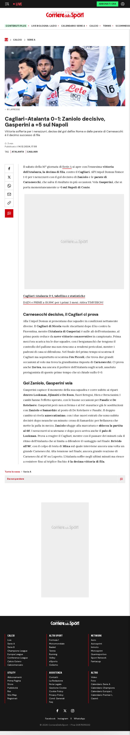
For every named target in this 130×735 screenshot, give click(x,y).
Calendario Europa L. (102, 691)
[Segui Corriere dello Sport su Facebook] (57, 711)
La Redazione (56, 680)
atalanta (18, 151)
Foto (93, 680)
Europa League (15, 654)
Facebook (50, 718)
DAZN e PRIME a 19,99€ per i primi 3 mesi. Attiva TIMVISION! (63, 302)
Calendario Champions (103, 687)
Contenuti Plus (16, 25)
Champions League (17, 650)
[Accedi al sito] (123, 4)
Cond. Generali (57, 698)
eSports (53, 661)
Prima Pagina (14, 680)
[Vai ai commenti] (9, 213)
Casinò (94, 698)
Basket (52, 647)
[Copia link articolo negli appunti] (9, 203)
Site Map (12, 695)
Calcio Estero (14, 661)
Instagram (63, 718)
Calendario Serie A (73, 26)
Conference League (17, 657)
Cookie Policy (56, 691)
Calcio (93, 26)
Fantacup (96, 661)
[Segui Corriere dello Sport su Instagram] (73, 711)
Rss (9, 691)
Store (10, 684)
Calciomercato (15, 664)
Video (94, 677)
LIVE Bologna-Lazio (44, 26)
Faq (51, 701)
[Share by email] (9, 194)
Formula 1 (54, 640)
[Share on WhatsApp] (9, 185)
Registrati (12, 698)
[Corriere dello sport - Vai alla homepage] (65, 15)
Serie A (31, 39)
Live (19, 4)
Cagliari (32, 151)
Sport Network (98, 657)
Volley (52, 657)
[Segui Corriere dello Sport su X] (65, 711)
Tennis (107, 26)
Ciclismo (53, 664)
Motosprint (97, 650)
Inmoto (95, 647)
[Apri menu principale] (7, 4)
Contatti (53, 677)
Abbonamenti (14, 677)
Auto (93, 640)
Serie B (11, 647)
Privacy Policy (56, 695)
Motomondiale (57, 643)
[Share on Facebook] (9, 168)
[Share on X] (9, 177)
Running (53, 654)
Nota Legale (55, 684)
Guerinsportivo (99, 654)
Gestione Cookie (58, 687)
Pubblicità (12, 687)
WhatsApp (79, 718)
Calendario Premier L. (102, 695)
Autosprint (96, 643)
